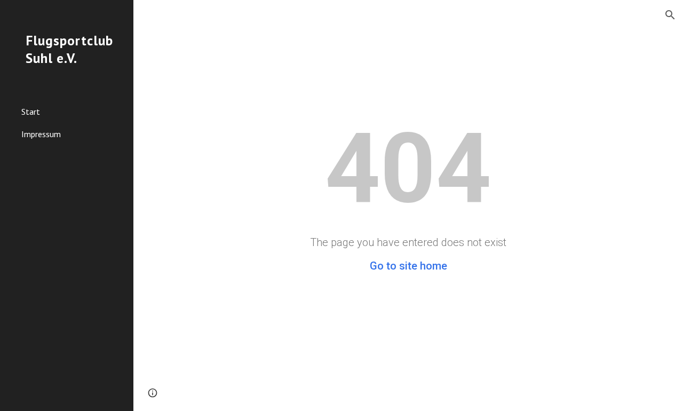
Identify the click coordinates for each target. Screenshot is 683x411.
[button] (670, 15)
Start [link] (30, 111)
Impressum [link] (41, 134)
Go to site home (408, 265)
